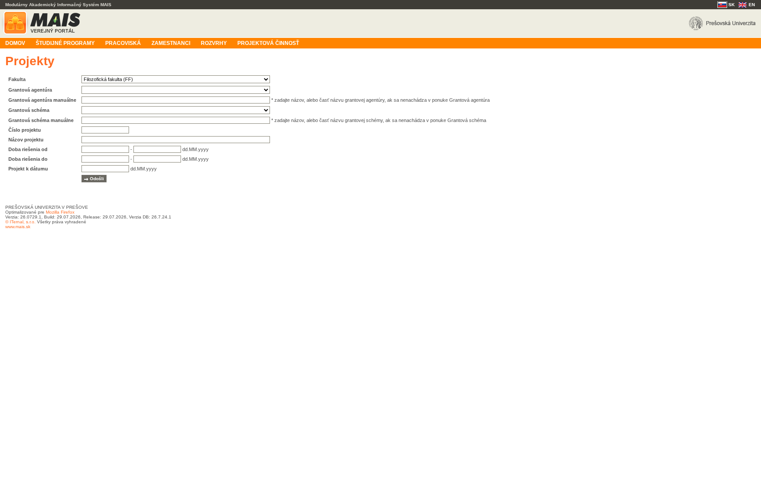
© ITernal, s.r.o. (20, 221)
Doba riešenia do (28, 159)
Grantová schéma (28, 110)
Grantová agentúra (30, 89)
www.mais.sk (17, 226)
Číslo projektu (24, 130)
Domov (15, 43)
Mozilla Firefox (60, 212)
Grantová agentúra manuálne (42, 100)
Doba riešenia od (28, 149)
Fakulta (17, 79)
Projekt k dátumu (28, 168)
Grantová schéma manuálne (41, 120)
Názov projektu (26, 139)
